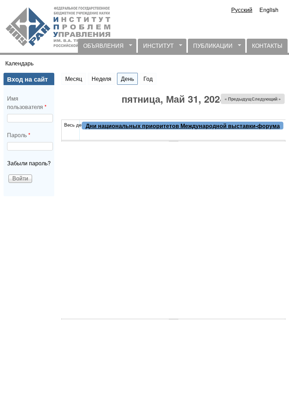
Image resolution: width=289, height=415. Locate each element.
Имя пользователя (27, 102)
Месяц (73, 79)
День (129, 79)
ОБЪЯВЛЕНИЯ (101, 47)
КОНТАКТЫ (267, 46)
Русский (241, 10)
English (268, 10)
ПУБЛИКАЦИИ (210, 47)
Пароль (18, 135)
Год (148, 79)
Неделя (101, 79)
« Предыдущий (240, 99)
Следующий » (266, 99)
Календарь (19, 63)
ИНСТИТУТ (156, 47)
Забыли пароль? (29, 163)
